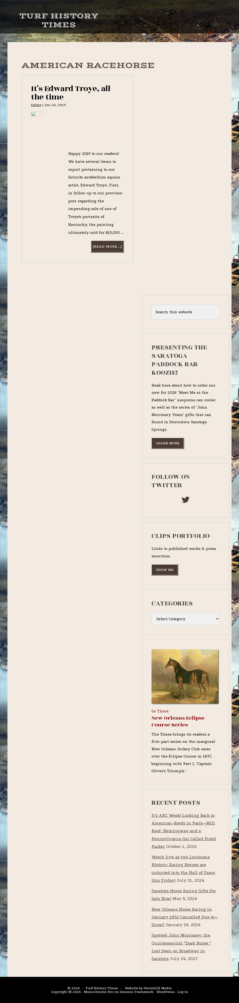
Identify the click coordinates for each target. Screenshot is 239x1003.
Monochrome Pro (98, 992)
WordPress (165, 992)
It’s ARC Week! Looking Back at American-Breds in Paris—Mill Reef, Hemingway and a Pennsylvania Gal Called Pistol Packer (183, 831)
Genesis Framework (136, 992)
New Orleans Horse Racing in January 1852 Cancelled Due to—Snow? (184, 917)
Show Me (164, 570)
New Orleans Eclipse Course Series (178, 721)
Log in (182, 992)
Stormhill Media (158, 988)
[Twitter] (185, 501)
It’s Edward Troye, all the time (70, 93)
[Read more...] (108, 248)
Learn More (167, 443)
